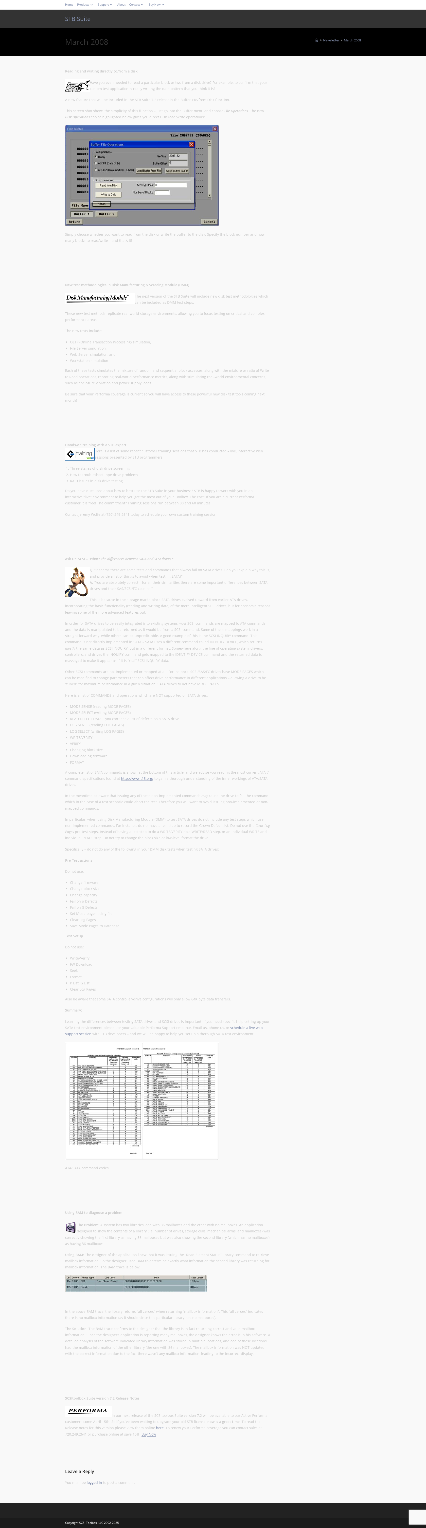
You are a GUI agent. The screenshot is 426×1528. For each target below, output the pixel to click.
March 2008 (352, 40)
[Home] (317, 40)
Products (83, 4)
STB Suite (77, 19)
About (121, 4)
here (160, 1427)
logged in (94, 1482)
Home (69, 4)
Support (103, 4)
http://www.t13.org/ (137, 778)
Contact (134, 4)
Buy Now (154, 4)
